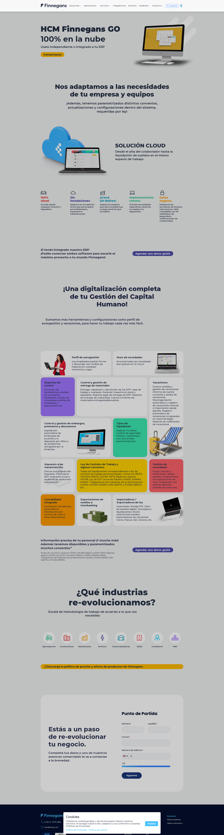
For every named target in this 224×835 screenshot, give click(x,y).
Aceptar (151, 824)
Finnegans (54, 6)
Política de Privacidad (76, 830)
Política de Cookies (98, 830)
